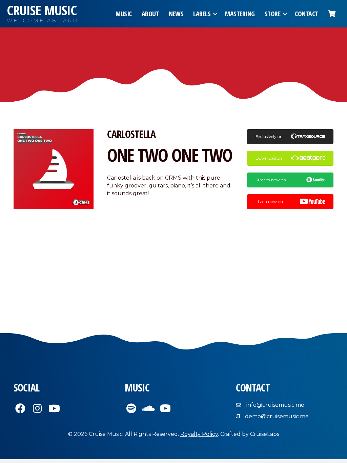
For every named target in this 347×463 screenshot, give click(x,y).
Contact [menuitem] (306, 13)
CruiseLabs (264, 434)
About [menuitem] (150, 13)
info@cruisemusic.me (275, 405)
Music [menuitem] (124, 13)
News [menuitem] (176, 13)
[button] (215, 14)
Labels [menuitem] (201, 13)
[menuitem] (332, 14)
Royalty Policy (199, 434)
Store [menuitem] (273, 13)
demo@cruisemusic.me (277, 416)
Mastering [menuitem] (240, 13)
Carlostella (131, 134)
